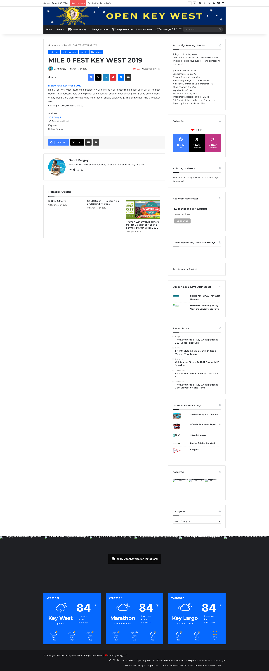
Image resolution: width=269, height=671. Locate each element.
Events (60, 29)
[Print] (96, 142)
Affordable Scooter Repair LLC (205, 424)
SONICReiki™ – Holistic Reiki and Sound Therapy (103, 202)
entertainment (69, 52)
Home (53, 45)
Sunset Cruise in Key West (185, 70)
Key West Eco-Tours (182, 90)
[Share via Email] (128, 77)
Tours (49, 29)
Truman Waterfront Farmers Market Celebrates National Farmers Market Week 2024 (142, 224)
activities (63, 45)
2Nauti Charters (198, 435)
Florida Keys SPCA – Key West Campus (205, 297)
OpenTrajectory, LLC (117, 655)
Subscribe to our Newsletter (190, 209)
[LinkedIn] (106, 77)
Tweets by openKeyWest (185, 269)
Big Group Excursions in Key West (189, 103)
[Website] (70, 170)
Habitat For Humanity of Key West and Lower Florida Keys (204, 307)
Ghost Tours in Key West (185, 87)
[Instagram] (82, 170)
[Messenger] (121, 77)
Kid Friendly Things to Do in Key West (191, 80)
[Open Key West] (134, 16)
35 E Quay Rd (55, 117)
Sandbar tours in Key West (185, 74)
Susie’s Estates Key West (202, 443)
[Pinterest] (113, 77)
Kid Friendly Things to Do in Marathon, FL (193, 83)
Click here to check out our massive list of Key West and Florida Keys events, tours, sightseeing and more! (196, 60)
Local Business (144, 29)
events (83, 52)
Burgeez (194, 449)
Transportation (122, 29)
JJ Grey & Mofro (57, 201)
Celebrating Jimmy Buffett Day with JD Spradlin (111, 3)
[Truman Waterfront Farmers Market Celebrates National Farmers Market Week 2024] (143, 209)
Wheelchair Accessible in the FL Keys (191, 97)
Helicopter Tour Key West (185, 93)
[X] (98, 77)
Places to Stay (78, 29)
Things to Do (99, 29)
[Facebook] (91, 77)
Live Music (96, 52)
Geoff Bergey (60, 69)
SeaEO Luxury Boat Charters (204, 414)
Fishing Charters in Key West (187, 77)
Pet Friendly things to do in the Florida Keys (194, 100)
